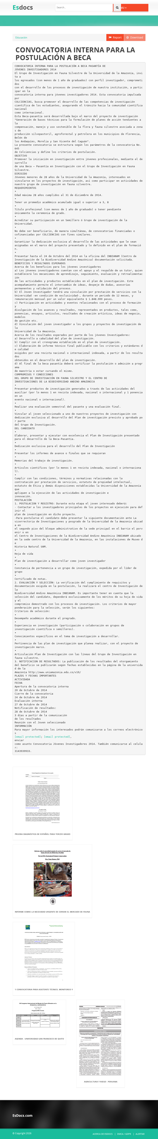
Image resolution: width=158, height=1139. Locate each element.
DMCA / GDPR (124, 1133)
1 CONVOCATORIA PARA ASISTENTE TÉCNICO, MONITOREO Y (44, 989)
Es (23, 7)
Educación (21, 37)
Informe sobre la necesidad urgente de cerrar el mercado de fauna (52, 911)
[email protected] (28, 736)
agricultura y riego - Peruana (100, 1081)
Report (116, 37)
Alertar (140, 1133)
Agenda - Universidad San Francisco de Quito (39, 1038)
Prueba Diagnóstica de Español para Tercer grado (42, 834)
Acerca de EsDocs (103, 1133)
